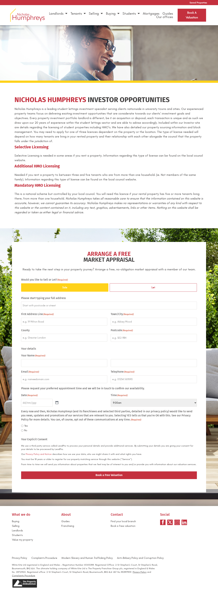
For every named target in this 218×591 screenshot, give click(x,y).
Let (153, 287)
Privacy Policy (19, 557)
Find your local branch (123, 521)
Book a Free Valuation (109, 475)
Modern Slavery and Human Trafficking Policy (87, 557)
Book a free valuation (123, 525)
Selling (94, 13)
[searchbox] (109, 305)
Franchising (67, 525)
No (25, 430)
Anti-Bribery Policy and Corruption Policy (140, 557)
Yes (26, 425)
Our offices (164, 17)
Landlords (56, 13)
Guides (167, 13)
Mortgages (151, 13)
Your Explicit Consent (34, 439)
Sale (64, 287)
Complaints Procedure (44, 557)
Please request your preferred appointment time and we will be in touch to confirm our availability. (83, 388)
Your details (28, 348)
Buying (111, 13)
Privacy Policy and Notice (39, 454)
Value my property (22, 539)
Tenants (76, 13)
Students (129, 13)
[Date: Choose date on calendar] (57, 403)
